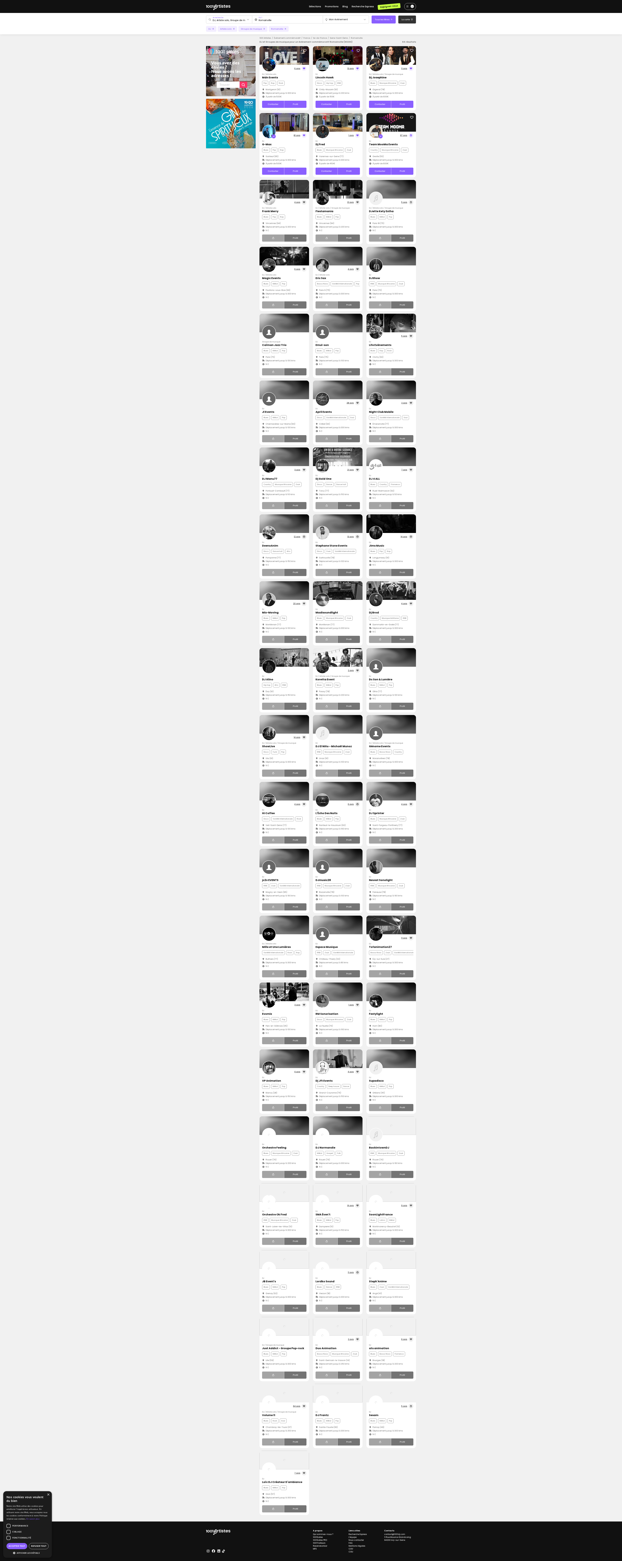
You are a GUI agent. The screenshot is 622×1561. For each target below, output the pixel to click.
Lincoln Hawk (325, 77)
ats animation (379, 1348)
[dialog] (27, 1524)
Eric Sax (321, 278)
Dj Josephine (377, 77)
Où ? (260, 17)
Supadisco (376, 1081)
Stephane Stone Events (331, 546)
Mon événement (338, 19)
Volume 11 (268, 1415)
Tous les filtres (382, 19)
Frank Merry (270, 211)
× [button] (48, 1494)
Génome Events (379, 746)
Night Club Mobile (381, 412)
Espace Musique (327, 947)
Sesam (373, 1415)
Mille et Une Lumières (276, 947)
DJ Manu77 (269, 479)
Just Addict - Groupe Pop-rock (283, 1348)
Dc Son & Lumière (380, 679)
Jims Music (376, 546)
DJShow (374, 278)
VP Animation (271, 1081)
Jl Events (268, 412)
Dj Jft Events (324, 1081)
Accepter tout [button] (17, 1546)
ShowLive (268, 746)
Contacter (273, 104)
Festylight (376, 1014)
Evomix (267, 1014)
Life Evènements (380, 345)
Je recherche (218, 17)
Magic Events (271, 278)
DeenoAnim (270, 546)
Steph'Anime (378, 1281)
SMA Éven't (323, 1214)
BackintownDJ (379, 1147)
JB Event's (269, 1281)
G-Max (266, 144)
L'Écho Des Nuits (326, 813)
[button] (27, 1553)
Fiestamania (324, 211)
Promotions (332, 6)
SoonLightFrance (381, 1214)
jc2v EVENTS (270, 880)
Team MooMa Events (383, 144)
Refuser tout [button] (38, 1546)
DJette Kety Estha (381, 211)
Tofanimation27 (380, 947)
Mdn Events (270, 77)
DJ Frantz (322, 1415)
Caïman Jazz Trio (274, 345)
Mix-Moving (270, 612)
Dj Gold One (323, 479)
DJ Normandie (325, 1147)
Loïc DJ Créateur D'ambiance (282, 1482)
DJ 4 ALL (374, 479)
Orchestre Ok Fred (274, 1214)
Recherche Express (363, 6)
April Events (324, 412)
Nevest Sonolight (381, 880)
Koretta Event (325, 679)
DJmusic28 (323, 880)
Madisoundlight (327, 612)
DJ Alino (267, 679)
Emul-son (322, 345)
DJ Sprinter (376, 813)
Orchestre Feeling (274, 1147)
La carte (406, 19)
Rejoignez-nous (389, 6)
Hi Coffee (268, 813)
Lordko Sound (325, 1281)
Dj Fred (320, 144)
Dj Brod (374, 612)
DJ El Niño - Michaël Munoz (334, 746)
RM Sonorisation (327, 1014)
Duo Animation (326, 1348)
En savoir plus (33, 1518)
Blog (345, 6)
